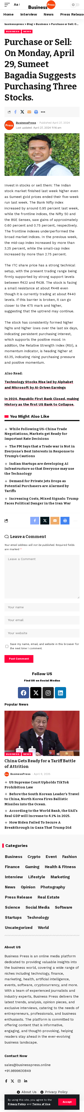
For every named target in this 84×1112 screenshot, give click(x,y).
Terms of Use (41, 1104)
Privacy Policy (17, 1104)
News (27, 31)
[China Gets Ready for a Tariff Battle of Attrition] (42, 733)
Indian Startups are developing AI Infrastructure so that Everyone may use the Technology (39, 469)
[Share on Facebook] (15, 112)
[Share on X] (22, 112)
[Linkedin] (60, 692)
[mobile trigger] (8, 5)
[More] (43, 112)
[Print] (36, 112)
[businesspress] (42, 4)
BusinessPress (26, 122)
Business (12, 31)
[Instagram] (48, 692)
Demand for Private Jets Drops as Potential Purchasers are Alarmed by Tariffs (36, 486)
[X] (12, 1081)
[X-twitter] (35, 692)
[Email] (29, 112)
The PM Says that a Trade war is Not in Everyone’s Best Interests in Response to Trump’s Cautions (39, 451)
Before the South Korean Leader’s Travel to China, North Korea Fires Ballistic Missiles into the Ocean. (41, 799)
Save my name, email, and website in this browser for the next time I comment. (44, 646)
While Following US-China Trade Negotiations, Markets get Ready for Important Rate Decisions (35, 434)
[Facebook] (23, 692)
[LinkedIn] (26, 1081)
